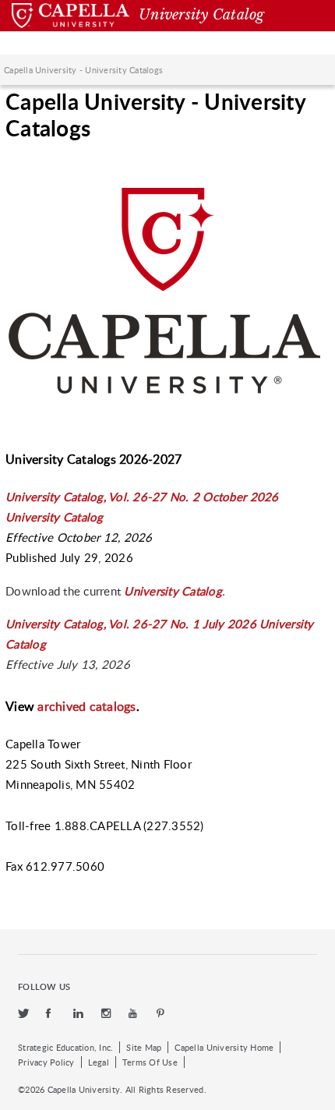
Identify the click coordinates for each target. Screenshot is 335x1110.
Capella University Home (224, 1047)
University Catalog (173, 591)
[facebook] (52, 1013)
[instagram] (107, 1013)
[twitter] (24, 1013)
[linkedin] (79, 1013)
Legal (98, 1062)
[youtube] (135, 1013)
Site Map (143, 1047)
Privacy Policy (46, 1062)
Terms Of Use (150, 1062)
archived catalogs (86, 706)
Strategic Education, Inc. (65, 1047)
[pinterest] (161, 1013)
